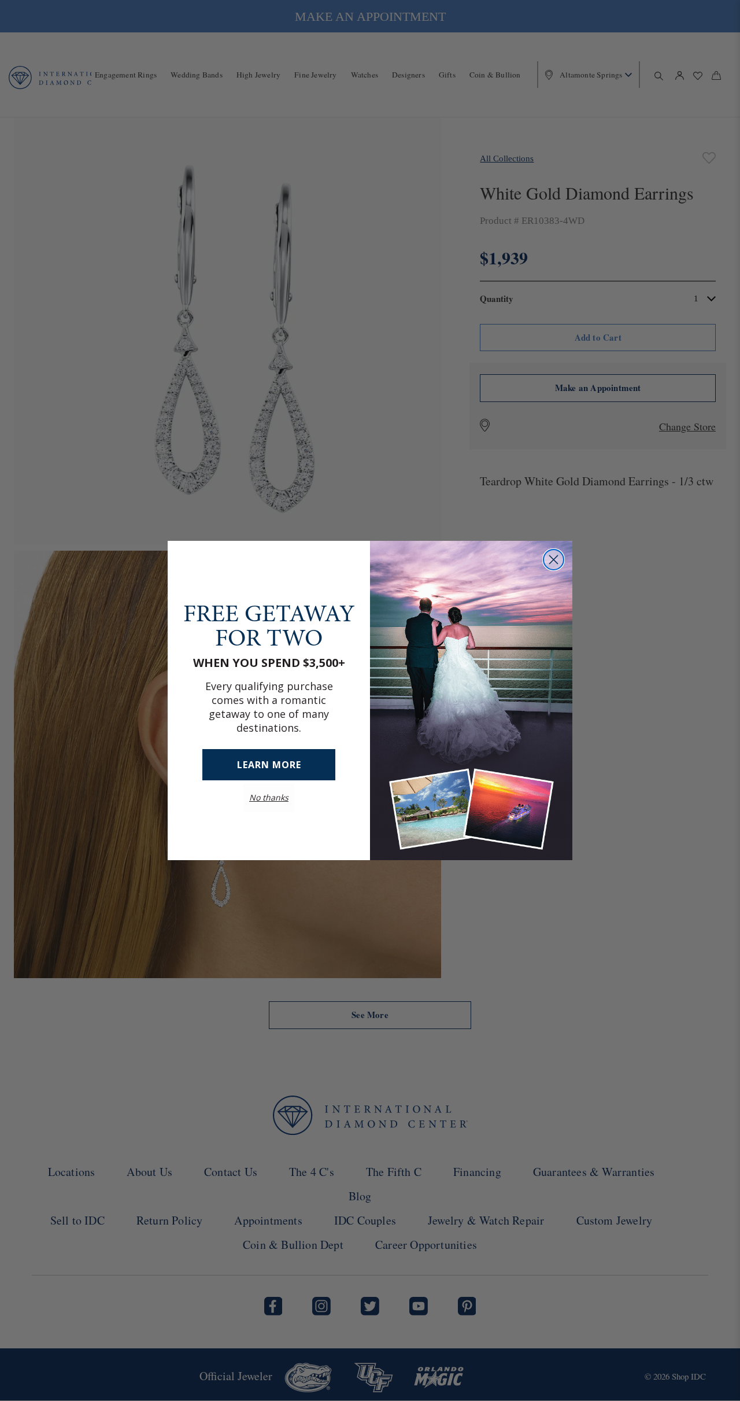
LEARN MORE (269, 764)
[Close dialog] (553, 560)
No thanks (268, 797)
